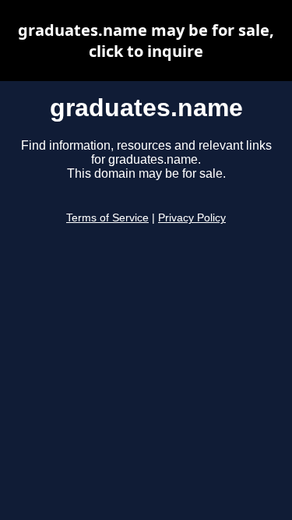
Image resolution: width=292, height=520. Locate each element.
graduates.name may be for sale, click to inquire (146, 40)
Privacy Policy (192, 218)
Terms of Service (107, 218)
